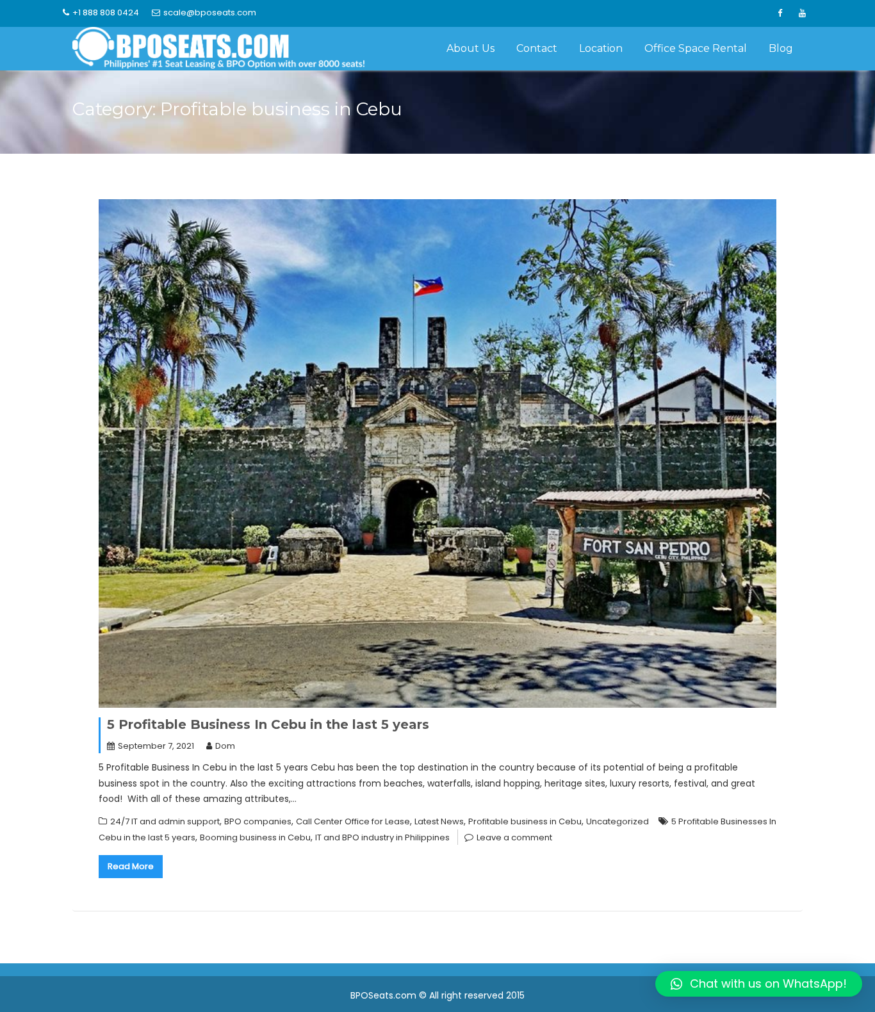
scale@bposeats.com (209, 12)
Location (601, 48)
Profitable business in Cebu (525, 821)
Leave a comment (514, 837)
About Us (470, 48)
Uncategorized (617, 821)
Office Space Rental (695, 48)
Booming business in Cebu (255, 837)
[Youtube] (802, 13)
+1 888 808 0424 (105, 12)
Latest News (439, 821)
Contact (536, 48)
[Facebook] (779, 13)
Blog (781, 48)
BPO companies (257, 821)
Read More (131, 866)
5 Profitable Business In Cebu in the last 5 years (268, 724)
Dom (225, 746)
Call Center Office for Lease (353, 821)
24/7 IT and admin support (165, 821)
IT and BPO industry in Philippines (382, 837)
